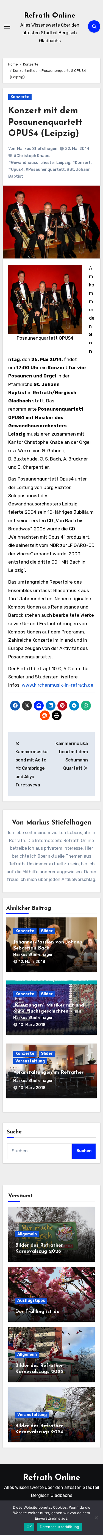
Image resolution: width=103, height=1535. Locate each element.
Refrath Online (49, 15)
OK (29, 1527)
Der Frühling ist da (37, 1311)
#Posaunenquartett (45, 169)
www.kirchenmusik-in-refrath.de (57, 685)
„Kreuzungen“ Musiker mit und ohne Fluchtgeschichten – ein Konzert (48, 1011)
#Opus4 (16, 169)
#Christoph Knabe (31, 156)
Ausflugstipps (31, 1300)
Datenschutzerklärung (59, 1527)
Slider (47, 931)
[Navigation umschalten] (7, 26)
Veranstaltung (30, 1061)
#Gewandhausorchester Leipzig (39, 162)
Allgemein (27, 1234)
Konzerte (19, 97)
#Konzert (81, 162)
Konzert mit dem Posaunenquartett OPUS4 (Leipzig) (45, 122)
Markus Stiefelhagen (37, 148)
